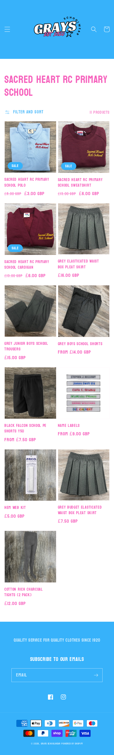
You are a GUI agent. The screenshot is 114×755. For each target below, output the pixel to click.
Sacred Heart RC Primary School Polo (26, 182)
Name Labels (69, 425)
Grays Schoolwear (51, 744)
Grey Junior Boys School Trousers (26, 346)
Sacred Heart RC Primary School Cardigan (26, 264)
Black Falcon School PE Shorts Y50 (25, 428)
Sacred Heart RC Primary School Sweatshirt (80, 182)
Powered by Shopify (72, 744)
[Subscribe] (95, 675)
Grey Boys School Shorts (80, 344)
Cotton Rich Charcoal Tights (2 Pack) (23, 592)
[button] (7, 29)
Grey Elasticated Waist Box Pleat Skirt (78, 264)
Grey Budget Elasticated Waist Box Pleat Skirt (80, 510)
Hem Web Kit (15, 507)
